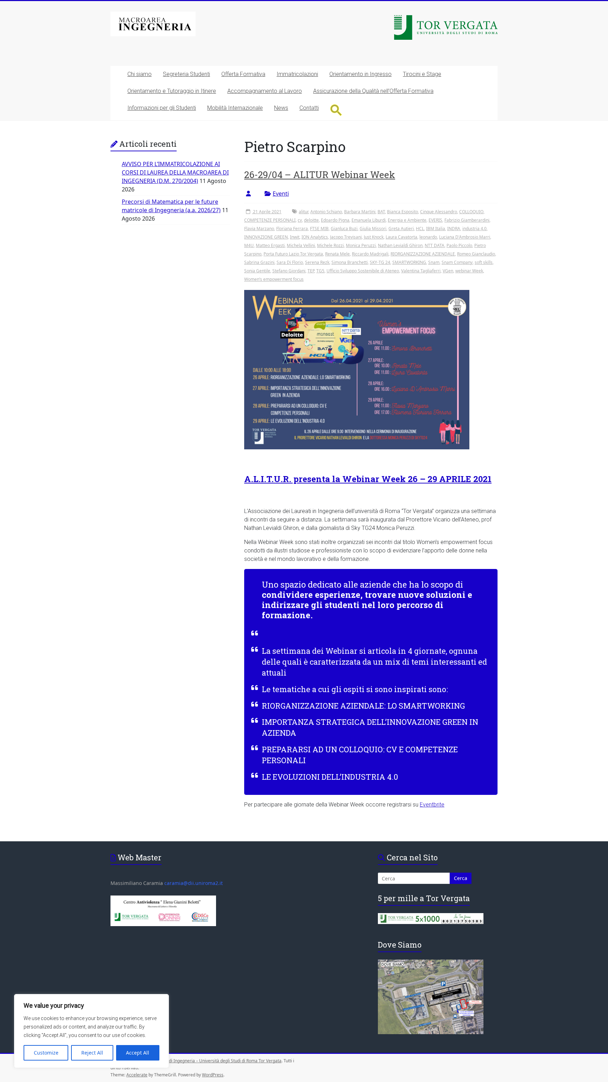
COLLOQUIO (471, 212)
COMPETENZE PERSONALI (270, 220)
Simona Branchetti (349, 262)
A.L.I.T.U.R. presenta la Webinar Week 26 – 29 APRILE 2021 (368, 479)
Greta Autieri (401, 229)
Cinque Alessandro (438, 212)
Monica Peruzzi (361, 245)
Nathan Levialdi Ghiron (400, 245)
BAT (381, 212)
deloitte (311, 220)
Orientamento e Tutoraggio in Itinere (171, 91)
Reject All (92, 1052)
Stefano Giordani (288, 271)
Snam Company (457, 262)
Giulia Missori (373, 229)
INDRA (453, 229)
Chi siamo (139, 74)
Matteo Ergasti (270, 245)
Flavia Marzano (259, 229)
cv (300, 220)
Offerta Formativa (243, 74)
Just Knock (374, 237)
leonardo (428, 237)
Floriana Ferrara (292, 229)
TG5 (320, 271)
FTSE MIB (319, 229)
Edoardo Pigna (335, 220)
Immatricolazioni (297, 74)
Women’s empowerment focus (274, 279)
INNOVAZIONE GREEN (266, 237)
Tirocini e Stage (422, 74)
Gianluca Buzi (344, 229)
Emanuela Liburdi (369, 220)
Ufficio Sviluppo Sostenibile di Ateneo (363, 271)
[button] (336, 110)
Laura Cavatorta (401, 237)
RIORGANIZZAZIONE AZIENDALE (423, 254)
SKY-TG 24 (380, 262)
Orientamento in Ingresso (360, 74)
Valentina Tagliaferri (421, 271)
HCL (420, 229)
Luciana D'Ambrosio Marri (464, 237)
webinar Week (469, 271)
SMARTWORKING (409, 262)
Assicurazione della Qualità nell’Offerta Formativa (373, 91)
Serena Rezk (317, 262)
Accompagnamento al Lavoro (264, 91)
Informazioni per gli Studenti (161, 108)
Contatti (309, 108)
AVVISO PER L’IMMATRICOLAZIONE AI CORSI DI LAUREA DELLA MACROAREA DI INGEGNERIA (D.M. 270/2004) (175, 172)
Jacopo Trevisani (346, 237)
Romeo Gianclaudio (476, 254)
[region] (91, 1031)
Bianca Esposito (402, 212)
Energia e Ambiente (407, 220)
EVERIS (435, 220)
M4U (249, 245)
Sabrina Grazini (259, 262)
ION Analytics (315, 237)
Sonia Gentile (257, 271)
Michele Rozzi (330, 245)
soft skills (484, 262)
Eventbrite (432, 804)
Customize (46, 1052)
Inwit (294, 237)
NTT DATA (434, 245)
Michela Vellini (301, 245)
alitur (303, 212)
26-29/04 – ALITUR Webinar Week (319, 175)
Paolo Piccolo (459, 245)
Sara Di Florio (290, 262)
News (281, 108)
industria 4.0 (474, 229)
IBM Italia (435, 229)
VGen (448, 271)
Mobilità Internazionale (235, 108)
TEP (311, 271)
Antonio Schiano (326, 212)
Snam (433, 262)
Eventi (281, 193)
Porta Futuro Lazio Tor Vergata (293, 254)
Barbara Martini (359, 212)
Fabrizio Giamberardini (466, 220)
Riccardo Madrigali (370, 254)
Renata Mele (337, 254)
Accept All (137, 1052)
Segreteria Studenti (186, 74)
